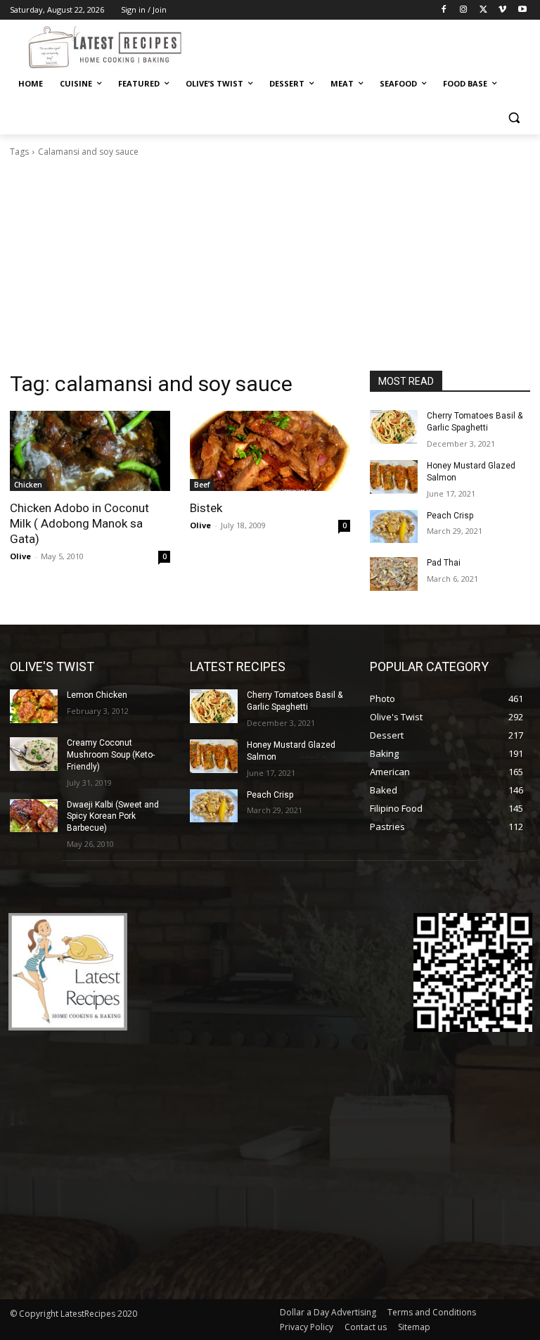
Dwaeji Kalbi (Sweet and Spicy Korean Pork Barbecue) (113, 817)
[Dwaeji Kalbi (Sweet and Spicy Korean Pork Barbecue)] (34, 816)
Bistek (206, 508)
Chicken (28, 485)
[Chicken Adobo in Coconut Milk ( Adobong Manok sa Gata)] (90, 451)
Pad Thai (444, 563)
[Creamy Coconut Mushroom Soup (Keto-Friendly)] (34, 754)
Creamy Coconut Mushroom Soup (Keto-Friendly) (111, 755)
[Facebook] (444, 10)
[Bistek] (270, 451)
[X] (483, 10)
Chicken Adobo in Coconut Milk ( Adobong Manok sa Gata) (79, 523)
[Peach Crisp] (394, 527)
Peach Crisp (450, 516)
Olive (20, 556)
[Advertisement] (270, 264)
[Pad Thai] (394, 574)
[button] (513, 117)
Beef (202, 485)
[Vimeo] (502, 10)
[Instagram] (464, 10)
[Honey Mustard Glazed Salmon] (394, 477)
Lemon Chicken (97, 695)
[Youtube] (522, 10)
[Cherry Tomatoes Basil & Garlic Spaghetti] (394, 427)
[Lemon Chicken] (34, 706)
